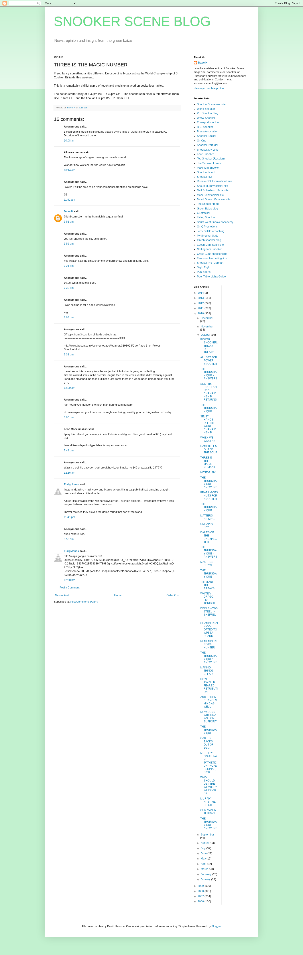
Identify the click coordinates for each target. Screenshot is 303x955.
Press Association (207, 131)
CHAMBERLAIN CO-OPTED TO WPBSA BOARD (209, 630)
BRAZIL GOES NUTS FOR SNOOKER (209, 495)
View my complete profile (209, 88)
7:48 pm (69, 450)
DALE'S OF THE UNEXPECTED (208, 537)
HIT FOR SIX (208, 472)
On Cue (201, 140)
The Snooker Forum (209, 163)
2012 (201, 303)
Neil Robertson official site (212, 190)
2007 (201, 896)
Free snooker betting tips (212, 258)
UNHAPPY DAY (206, 525)
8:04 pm (69, 317)
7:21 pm (69, 265)
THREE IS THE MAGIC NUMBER (207, 462)
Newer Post (62, 595)
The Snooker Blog (208, 203)
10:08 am (69, 140)
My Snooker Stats (207, 235)
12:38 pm (69, 580)
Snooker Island (206, 172)
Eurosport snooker (208, 122)
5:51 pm (69, 221)
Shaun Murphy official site (212, 185)
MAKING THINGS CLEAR (207, 671)
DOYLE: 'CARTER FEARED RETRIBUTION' (209, 686)
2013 (201, 297)
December (207, 318)
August (205, 843)
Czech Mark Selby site (210, 244)
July (203, 848)
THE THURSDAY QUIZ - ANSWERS (208, 373)
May (204, 858)
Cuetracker (203, 213)
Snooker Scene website (211, 104)
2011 (201, 308)
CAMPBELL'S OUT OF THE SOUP (208, 449)
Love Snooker (205, 154)
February (206, 874)
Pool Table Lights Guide (211, 276)
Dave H (68, 211)
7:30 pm (69, 287)
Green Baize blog (207, 208)
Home (118, 595)
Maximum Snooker (208, 167)
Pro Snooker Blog (207, 113)
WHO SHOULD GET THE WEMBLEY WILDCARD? (208, 785)
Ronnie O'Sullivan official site (214, 181)
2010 (201, 313)
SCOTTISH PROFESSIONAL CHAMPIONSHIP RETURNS (208, 391)
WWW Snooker (206, 118)
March (205, 869)
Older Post (173, 595)
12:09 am (69, 387)
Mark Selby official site (210, 195)
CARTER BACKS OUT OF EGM (206, 743)
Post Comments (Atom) (84, 601)
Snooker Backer (206, 136)
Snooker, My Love (207, 149)
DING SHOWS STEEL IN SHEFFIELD (209, 613)
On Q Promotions (207, 226)
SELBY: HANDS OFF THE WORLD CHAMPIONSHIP (208, 424)
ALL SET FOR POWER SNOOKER (208, 360)
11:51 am (69, 199)
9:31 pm (69, 354)
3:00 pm (69, 417)
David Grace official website (213, 199)
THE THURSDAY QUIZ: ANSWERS (208, 657)
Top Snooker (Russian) (211, 158)
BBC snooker (205, 127)
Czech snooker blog (209, 240)
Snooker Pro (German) (210, 262)
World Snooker (206, 108)
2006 (201, 901)
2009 (201, 885)
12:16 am (69, 472)
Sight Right (203, 267)
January (206, 879)
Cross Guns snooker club (212, 253)
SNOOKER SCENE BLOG (132, 21)
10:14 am (69, 170)
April (204, 863)
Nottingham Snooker (209, 249)
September (207, 834)
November (207, 326)
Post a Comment (69, 587)
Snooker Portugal (207, 145)
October (206, 334)
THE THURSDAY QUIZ (208, 408)
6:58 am (69, 539)
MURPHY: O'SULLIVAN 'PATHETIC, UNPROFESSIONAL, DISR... (208, 763)
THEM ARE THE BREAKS (207, 585)
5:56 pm (69, 243)
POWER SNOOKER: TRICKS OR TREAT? (209, 346)
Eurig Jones (71, 484)
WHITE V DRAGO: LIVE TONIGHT (207, 598)
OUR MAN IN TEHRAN (208, 812)
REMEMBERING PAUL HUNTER (208, 644)
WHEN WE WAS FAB (207, 439)
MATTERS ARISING (207, 517)
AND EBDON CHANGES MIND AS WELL (208, 702)
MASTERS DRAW (206, 563)
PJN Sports (204, 271)
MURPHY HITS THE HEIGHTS (208, 802)
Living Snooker (206, 217)
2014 (201, 292)
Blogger (216, 926)
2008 (201, 891)
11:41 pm (69, 517)
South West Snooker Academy (215, 222)
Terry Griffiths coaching (210, 231)
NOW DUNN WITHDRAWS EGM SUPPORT (208, 716)
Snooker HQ (204, 176)
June (204, 853)
